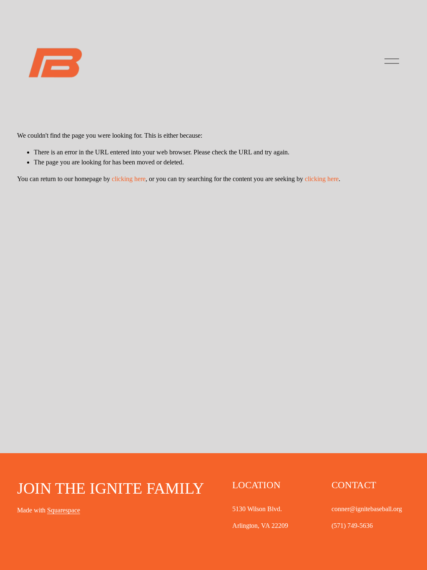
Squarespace (63, 510)
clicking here (129, 178)
